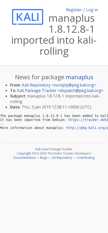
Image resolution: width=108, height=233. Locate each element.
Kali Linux (41, 149)
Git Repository (62, 158)
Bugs (43, 158)
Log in (92, 9)
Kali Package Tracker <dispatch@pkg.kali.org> (60, 90)
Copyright (24, 153)
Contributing (85, 158)
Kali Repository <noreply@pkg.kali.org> (59, 85)
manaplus (79, 77)
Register (74, 9)
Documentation (25, 158)
